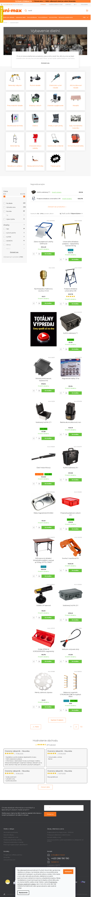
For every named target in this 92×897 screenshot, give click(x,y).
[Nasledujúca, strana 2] (76, 726)
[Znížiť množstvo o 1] (33, 253)
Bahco (15, 249)
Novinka (15, 211)
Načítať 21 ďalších (57, 720)
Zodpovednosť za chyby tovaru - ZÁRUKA (60, 832)
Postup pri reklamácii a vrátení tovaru (58, 835)
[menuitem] (8, 17)
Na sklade (15, 203)
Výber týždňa (15, 219)
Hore (37, 727)
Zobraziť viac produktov (56, 207)
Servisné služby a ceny (54, 837)
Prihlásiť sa (50, 814)
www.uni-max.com (9, 860)
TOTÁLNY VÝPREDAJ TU (23, 1)
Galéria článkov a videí (55, 4)
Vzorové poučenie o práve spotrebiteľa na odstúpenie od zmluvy (65, 840)
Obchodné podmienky (11, 832)
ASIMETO (15, 241)
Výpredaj (43, 4)
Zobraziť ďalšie (45, 787)
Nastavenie (23, 892)
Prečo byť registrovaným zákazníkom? (16, 844)
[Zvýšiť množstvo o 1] (39, 253)
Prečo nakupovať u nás (11, 837)
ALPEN (15, 237)
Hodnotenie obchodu (45, 740)
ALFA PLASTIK (15, 233)
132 (81, 727)
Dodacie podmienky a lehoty (13, 840)
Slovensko (7, 857)
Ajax (15, 229)
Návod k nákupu (9, 835)
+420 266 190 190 (7, 4)
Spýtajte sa (55, 862)
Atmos (15, 245)
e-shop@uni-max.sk (58, 855)
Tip (15, 215)
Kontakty (68, 4)
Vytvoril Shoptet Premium (79, 894)
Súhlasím (68, 871)
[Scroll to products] (45, 51)
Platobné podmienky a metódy (13, 842)
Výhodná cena (15, 207)
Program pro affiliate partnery (13, 855)
